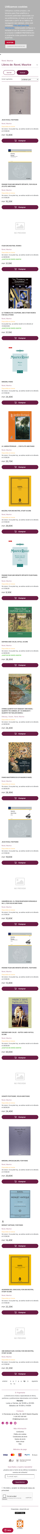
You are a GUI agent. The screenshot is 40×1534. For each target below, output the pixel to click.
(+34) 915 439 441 (20, 1416)
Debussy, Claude (7, 716)
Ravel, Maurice (6, 123)
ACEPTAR (10, 42)
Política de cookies (20, 1434)
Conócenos (20, 1432)
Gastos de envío (20, 1439)
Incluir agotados (7, 79)
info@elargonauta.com (20, 1419)
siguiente (35, 1381)
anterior (4, 1381)
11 (28, 1381)
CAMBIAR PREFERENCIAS (16, 46)
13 (14, 1384)
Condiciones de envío (20, 1436)
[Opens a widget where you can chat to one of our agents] (7, 1530)
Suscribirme (20, 1482)
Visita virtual (20, 1441)
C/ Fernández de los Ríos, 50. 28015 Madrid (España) (20, 1414)
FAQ (20, 1444)
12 (11, 1384)
